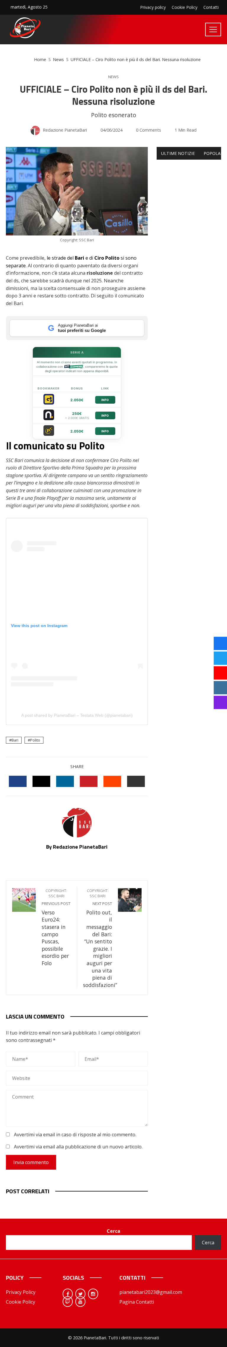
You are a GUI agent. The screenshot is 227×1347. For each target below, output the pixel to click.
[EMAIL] (136, 781)
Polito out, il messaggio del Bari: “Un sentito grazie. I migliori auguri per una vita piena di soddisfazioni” (100, 938)
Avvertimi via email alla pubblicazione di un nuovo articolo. (78, 1146)
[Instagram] (93, 1294)
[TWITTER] (41, 781)
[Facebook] (68, 1294)
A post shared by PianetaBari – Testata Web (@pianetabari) (77, 715)
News (113, 77)
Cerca (113, 1231)
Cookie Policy (20, 1302)
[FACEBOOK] (18, 781)
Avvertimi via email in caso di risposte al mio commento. (75, 1134)
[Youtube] (80, 1301)
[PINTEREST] (89, 781)
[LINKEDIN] (65, 781)
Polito (35, 740)
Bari (15, 740)
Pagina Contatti (136, 1302)
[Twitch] (68, 1301)
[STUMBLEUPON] (112, 781)
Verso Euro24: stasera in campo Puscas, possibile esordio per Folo (56, 927)
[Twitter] (80, 1294)
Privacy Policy (20, 1292)
